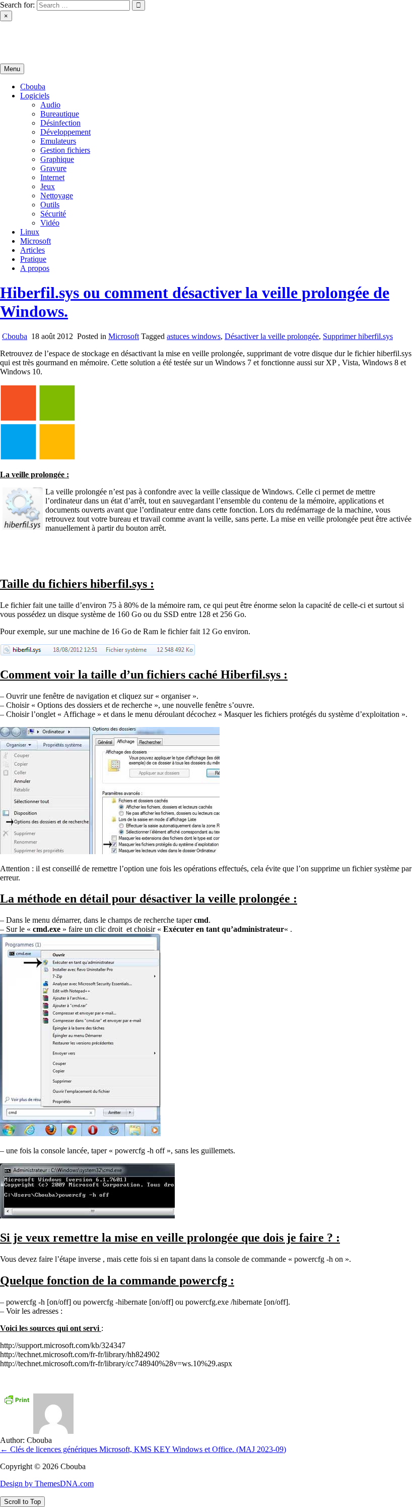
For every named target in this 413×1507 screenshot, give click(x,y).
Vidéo (49, 222)
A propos (34, 268)
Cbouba (12, 33)
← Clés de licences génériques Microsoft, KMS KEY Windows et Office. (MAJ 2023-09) (143, 1449)
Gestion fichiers (65, 150)
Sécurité (53, 213)
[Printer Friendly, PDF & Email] (16, 1399)
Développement (65, 132)
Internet (52, 177)
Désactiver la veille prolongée (272, 336)
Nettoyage (56, 195)
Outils (49, 204)
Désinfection (60, 123)
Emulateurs (58, 141)
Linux (29, 232)
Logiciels (34, 95)
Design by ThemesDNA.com (47, 1483)
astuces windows (194, 336)
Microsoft (35, 241)
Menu (12, 69)
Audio (50, 104)
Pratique (33, 259)
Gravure (53, 168)
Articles (32, 250)
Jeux (47, 186)
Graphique (57, 159)
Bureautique (59, 113)
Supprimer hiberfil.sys (358, 336)
